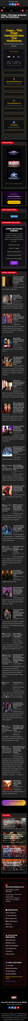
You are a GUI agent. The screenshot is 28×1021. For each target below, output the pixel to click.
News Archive (9, 926)
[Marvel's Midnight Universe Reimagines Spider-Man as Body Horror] (7, 469)
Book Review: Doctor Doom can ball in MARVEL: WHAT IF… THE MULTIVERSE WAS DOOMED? (18, 590)
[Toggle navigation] (11, 11)
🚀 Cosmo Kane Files (11, 915)
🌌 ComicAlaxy (9, 965)
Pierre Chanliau (17, 413)
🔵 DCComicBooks (10, 971)
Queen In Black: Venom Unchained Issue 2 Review (17, 635)
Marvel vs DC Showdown (12, 945)
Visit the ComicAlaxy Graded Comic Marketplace (13, 802)
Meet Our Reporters (11, 912)
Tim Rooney (17, 531)
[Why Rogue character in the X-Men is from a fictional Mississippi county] (7, 730)
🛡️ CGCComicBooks (11, 974)
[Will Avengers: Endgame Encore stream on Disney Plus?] (7, 299)
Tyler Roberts (17, 510)
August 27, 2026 (8, 826)
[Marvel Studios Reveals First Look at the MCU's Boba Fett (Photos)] (7, 342)
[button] (20, 10)
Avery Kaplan (17, 594)
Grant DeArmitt (17, 387)
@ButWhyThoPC (18, 637)
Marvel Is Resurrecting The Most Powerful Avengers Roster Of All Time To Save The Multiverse (19, 449)
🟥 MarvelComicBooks (11, 968)
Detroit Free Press (17, 682)
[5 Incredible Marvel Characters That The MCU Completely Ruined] (7, 707)
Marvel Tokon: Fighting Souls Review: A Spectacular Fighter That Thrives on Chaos (18, 316)
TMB (15, 470)
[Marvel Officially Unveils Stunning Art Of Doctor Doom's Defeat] (7, 575)
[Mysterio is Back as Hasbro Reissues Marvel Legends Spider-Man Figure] (7, 509)
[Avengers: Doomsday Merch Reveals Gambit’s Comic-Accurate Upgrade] (7, 430)
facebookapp (17, 683)
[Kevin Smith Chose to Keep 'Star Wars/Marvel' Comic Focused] (7, 550)
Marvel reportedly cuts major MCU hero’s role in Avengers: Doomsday (12, 863)
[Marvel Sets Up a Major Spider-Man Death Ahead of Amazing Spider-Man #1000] (7, 490)
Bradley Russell (17, 300)
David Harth (16, 618)
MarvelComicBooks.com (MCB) (14, 1002)
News (5, 860)
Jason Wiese (17, 491)
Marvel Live (8, 924)
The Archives (9, 951)
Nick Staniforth (17, 708)
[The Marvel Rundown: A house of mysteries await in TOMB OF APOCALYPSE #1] (7, 530)
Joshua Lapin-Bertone (19, 365)
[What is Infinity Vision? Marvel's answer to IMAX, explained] (7, 785)
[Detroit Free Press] (7, 686)
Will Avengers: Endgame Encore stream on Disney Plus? (12, 822)
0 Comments (21, 828)
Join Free (14, 262)
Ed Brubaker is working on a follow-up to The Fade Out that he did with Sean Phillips (19, 383)
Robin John (16, 321)
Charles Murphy (17, 753)
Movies (5, 819)
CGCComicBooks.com (14, 202)
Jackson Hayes (17, 431)
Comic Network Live (11, 948)
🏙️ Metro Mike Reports (11, 921)
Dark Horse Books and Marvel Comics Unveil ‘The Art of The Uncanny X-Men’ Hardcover (19, 749)
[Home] (2, 11)
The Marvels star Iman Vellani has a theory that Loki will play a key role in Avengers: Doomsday (18, 279)
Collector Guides (10, 954)
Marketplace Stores (10, 943)
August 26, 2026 (8, 854)
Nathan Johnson (17, 344)
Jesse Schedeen (17, 663)
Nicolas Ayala (17, 454)
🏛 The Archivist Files (11, 918)
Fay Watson (17, 284)
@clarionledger (17, 731)
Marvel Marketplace (11, 940)
